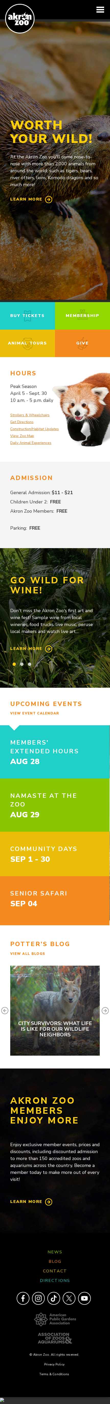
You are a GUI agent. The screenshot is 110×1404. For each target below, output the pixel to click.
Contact (55, 1271)
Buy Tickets (27, 316)
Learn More (26, 648)
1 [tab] (14, 664)
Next (105, 1010)
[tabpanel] (55, 614)
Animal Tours (27, 343)
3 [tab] (29, 664)
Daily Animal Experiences (30, 442)
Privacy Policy (54, 1364)
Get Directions (22, 422)
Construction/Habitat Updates (34, 429)
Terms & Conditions (54, 1374)
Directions (55, 1280)
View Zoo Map (22, 435)
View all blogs (27, 954)
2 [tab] (21, 664)
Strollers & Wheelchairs (30, 415)
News (55, 1252)
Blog (55, 1261)
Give (82, 343)
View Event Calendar (34, 713)
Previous (4, 1010)
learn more (26, 199)
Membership (83, 316)
